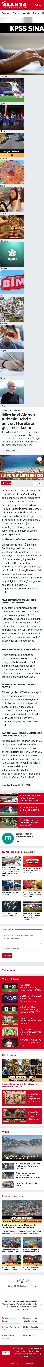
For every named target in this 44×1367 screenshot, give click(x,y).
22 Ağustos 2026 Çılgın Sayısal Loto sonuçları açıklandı (32, 870)
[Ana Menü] (40, 5)
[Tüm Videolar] (41, 1131)
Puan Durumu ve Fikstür (10, 1328)
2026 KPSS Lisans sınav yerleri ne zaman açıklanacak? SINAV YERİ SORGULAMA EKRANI (11, 871)
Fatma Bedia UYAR (25, 836)
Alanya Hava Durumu (9, 1319)
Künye (9, 1286)
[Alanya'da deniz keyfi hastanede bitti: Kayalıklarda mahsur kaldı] (8, 1175)
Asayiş (26, 13)
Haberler (6, 410)
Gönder (7, 955)
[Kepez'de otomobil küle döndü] (8, 1184)
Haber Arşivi (31, 1335)
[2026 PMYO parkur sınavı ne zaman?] (11, 906)
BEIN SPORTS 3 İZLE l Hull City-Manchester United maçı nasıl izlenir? (32, 916)
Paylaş (8, 483)
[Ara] (36, 5)
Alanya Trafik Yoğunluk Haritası (30, 1319)
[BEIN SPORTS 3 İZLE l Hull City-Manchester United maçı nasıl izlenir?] (32, 906)
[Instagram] (27, 1281)
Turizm (36, 13)
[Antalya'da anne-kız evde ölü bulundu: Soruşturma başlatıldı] (8, 1166)
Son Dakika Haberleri (8, 1336)
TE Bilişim (28, 1363)
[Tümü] (41, 970)
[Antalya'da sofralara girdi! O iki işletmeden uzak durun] (32, 885)
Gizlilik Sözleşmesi (21, 1286)
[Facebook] (18, 1281)
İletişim (34, 1286)
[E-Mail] (18, 842)
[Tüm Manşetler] (41, 1196)
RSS (7, 1352)
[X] (22, 1281)
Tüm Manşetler (32, 1327)
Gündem (6, 13)
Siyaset (16, 13)
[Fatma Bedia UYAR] (8, 838)
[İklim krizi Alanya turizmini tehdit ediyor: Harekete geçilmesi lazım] (22, 467)
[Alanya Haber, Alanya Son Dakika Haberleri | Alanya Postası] (14, 4)
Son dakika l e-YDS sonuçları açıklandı (10, 893)
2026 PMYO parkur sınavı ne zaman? (9, 914)
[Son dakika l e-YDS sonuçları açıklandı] (11, 885)
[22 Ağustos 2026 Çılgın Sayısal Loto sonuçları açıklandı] (32, 861)
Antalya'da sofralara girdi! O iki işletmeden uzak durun (32, 894)
